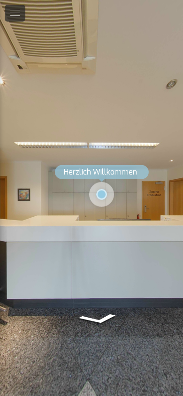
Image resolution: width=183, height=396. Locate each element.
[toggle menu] (15, 13)
